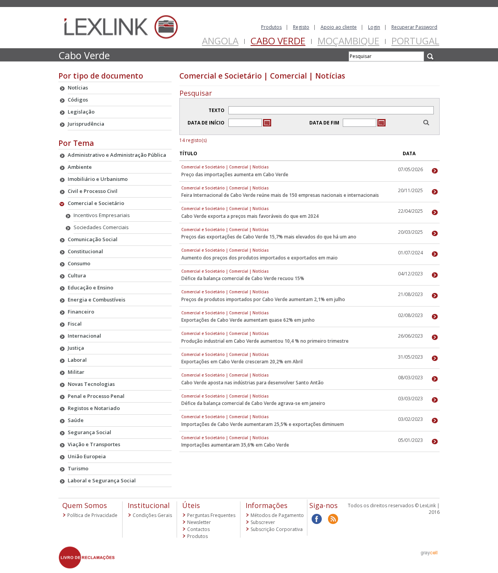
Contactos (198, 529)
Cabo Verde (278, 40)
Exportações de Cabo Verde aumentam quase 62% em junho (248, 320)
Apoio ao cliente (339, 27)
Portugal (415, 40)
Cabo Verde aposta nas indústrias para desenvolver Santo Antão (252, 382)
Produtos (271, 27)
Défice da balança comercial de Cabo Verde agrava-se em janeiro (253, 403)
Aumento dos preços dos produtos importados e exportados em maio (259, 257)
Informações (266, 505)
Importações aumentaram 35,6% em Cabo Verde (235, 445)
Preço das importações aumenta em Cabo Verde (234, 174)
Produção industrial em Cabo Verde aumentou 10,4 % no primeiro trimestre (265, 341)
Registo (301, 27)
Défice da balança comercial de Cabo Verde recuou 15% (242, 278)
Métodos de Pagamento (277, 515)
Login (374, 27)
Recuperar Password (414, 27)
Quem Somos (84, 505)
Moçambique (348, 40)
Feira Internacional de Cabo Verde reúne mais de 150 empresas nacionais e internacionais (280, 195)
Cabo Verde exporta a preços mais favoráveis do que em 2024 (250, 216)
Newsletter (199, 522)
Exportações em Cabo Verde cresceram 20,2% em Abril (242, 361)
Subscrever (263, 522)
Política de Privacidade (92, 515)
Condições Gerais (152, 515)
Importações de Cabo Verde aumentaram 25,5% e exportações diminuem (262, 424)
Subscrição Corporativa (277, 529)
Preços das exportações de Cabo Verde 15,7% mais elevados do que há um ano (268, 236)
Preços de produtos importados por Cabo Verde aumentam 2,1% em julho (263, 299)
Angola (220, 40)
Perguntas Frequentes (211, 515)
